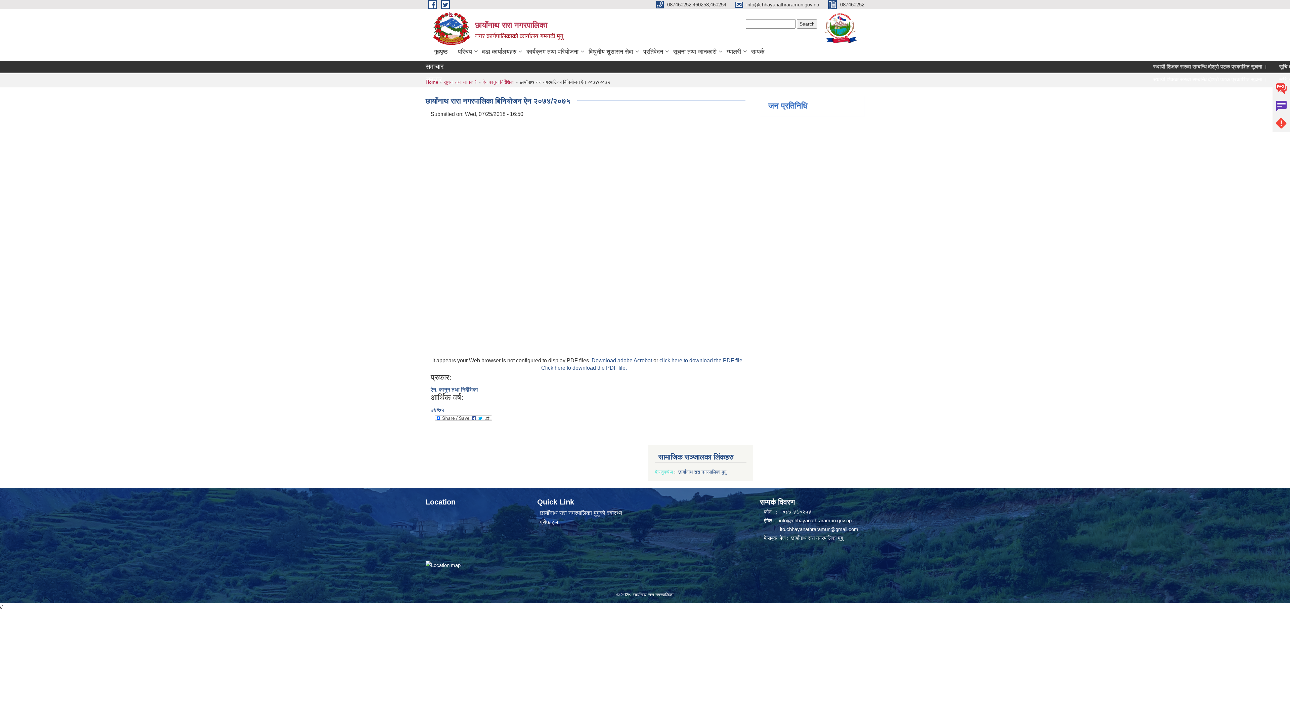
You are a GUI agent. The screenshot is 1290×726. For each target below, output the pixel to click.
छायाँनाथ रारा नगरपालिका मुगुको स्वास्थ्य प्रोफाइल (581, 518)
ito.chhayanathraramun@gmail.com (819, 529)
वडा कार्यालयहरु (499, 51)
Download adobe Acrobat (622, 360)
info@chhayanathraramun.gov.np (815, 520)
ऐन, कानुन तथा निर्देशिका (454, 390)
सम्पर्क (757, 51)
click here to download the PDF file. (701, 360)
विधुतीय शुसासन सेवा (611, 51)
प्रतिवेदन (653, 51)
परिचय (465, 51)
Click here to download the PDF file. (584, 368)
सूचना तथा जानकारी (695, 51)
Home (432, 82)
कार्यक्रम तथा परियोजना (552, 51)
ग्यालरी (734, 51)
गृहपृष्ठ (441, 51)
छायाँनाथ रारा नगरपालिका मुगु (703, 472)
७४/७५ (437, 410)
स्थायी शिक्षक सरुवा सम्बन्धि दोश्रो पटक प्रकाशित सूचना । (1179, 67)
